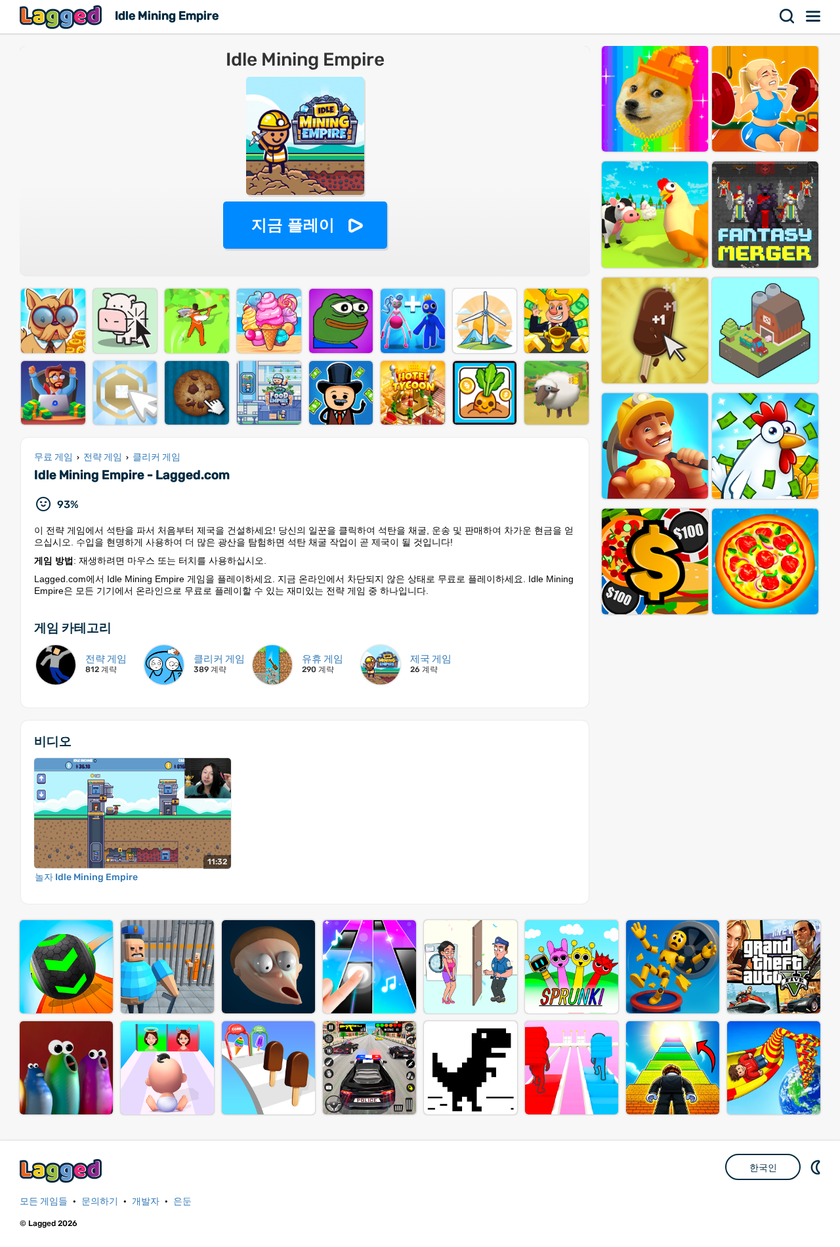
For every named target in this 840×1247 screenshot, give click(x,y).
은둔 (182, 1201)
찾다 (787, 16)
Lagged (62, 16)
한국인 (763, 1167)
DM (817, 1167)
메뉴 (814, 16)
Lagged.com (62, 1170)
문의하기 (99, 1201)
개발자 (145, 1201)
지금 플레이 (293, 225)
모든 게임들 (44, 1201)
